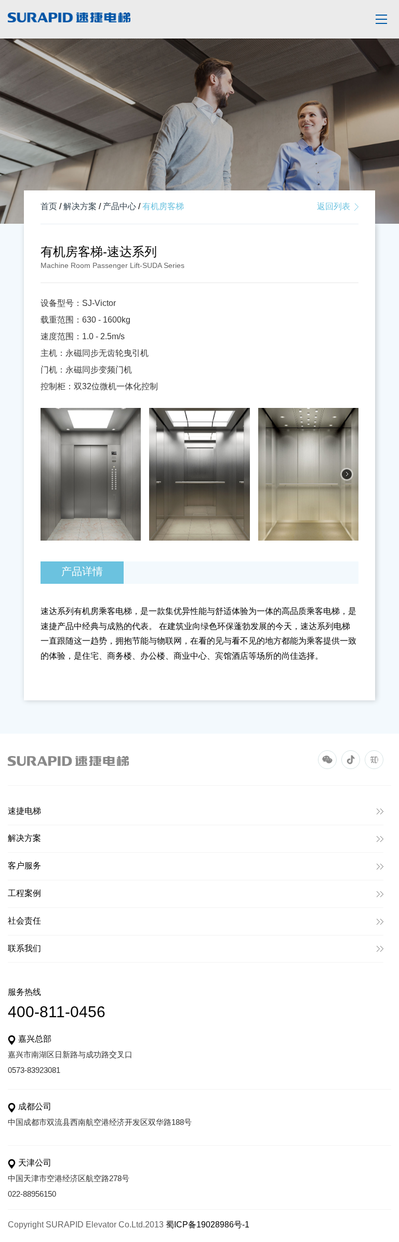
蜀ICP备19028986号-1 (207, 1225)
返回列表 (333, 206)
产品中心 (119, 206)
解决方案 (80, 206)
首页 (49, 206)
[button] (346, 474)
